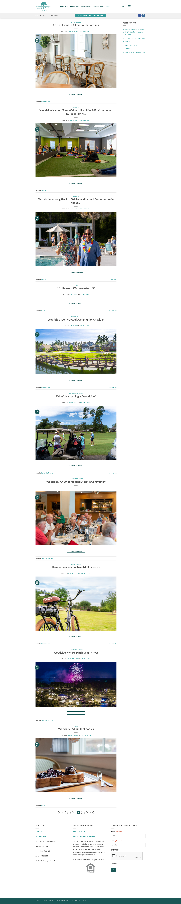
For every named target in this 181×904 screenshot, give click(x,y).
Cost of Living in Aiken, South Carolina (76, 25)
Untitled (114, 863)
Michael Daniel (85, 31)
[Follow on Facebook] (140, 15)
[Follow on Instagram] (143, 15)
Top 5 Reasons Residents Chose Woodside (134, 40)
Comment (112, 311)
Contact (121, 6)
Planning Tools (76, 22)
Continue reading (76, 94)
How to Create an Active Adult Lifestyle (76, 567)
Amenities (74, 6)
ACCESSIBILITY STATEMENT (84, 836)
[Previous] (59, 812)
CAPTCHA (115, 850)
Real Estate (85, 6)
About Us (63, 6)
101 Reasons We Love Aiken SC (76, 288)
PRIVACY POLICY (80, 831)
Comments (112, 279)
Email (116, 841)
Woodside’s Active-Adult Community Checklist (76, 319)
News (76, 285)
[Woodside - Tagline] (46, 6)
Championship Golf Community (130, 46)
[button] (129, 6)
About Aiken (98, 6)
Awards (76, 107)
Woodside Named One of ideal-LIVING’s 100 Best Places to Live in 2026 (134, 32)
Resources (110, 6)
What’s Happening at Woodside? (76, 396)
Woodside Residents (76, 478)
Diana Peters (84, 294)
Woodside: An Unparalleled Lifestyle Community (76, 481)
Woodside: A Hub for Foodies (76, 729)
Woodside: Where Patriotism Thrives (75, 652)
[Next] (92, 812)
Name (116, 831)
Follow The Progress (76, 393)
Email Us (39, 831)
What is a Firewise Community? (134, 52)
